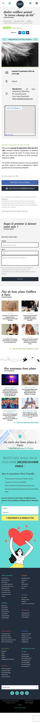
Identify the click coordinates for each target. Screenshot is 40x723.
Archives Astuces (25, 666)
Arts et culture (10, 387)
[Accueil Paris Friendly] (20, 4)
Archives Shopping (26, 664)
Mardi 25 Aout (5, 609)
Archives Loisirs (25, 654)
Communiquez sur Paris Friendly (11, 700)
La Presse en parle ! (29, 700)
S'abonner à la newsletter (20, 518)
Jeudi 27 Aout (5, 613)
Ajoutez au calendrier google (21, 188)
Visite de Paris (25, 584)
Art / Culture (24, 586)
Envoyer (20, 279)
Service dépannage (6, 672)
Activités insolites (26, 578)
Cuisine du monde (6, 633)
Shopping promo (25, 615)
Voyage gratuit (25, 642)
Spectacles (24, 580)
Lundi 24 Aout (5, 607)
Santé (3, 653)
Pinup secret (20, 711)
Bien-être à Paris (19, 21)
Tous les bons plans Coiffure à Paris (25, 349)
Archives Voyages (26, 662)
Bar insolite (24, 597)
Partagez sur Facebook (20, 182)
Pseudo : (4, 241)
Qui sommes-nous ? (11, 702)
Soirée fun (24, 601)
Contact (3, 596)
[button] (10, 3)
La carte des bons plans (7, 584)
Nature (23, 588)
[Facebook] (19, 32)
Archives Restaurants (27, 658)
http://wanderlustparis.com (22, 99)
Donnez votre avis (17, 28)
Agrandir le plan (9, 134)
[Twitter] (23, 32)
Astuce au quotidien (6, 668)
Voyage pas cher (25, 635)
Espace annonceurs (6, 594)
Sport (23, 582)
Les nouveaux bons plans (7, 586)
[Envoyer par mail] (27, 32)
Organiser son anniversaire (28, 603)
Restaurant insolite (6, 635)
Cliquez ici (5, 199)
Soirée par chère (25, 599)
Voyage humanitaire (26, 638)
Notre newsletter (5, 588)
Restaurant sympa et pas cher (9, 640)
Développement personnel (8, 659)
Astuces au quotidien (30, 410)
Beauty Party (5, 582)
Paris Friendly (8, 21)
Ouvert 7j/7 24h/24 (6, 676)
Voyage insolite (25, 640)
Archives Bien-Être (26, 660)
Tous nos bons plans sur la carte (21, 448)
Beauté (3, 655)
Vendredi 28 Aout (5, 615)
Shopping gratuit (26, 613)
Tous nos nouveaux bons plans (27, 422)
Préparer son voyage (26, 633)
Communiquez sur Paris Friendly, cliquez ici (15, 211)
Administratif (5, 674)
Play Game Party (5, 580)
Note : (3, 249)
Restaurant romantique (7, 642)
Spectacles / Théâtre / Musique (10, 411)
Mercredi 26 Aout (5, 611)
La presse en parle (6, 592)
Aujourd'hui (4, 605)
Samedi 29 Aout (5, 617)
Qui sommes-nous (6, 590)
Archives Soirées (25, 656)
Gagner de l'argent (6, 670)
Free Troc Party (5, 578)
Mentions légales (29, 702)
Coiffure (29, 21)
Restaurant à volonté (6, 638)
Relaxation (4, 651)
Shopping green (25, 617)
